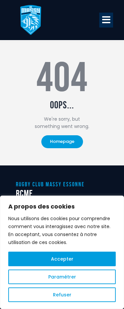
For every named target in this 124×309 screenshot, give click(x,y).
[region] (62, 252)
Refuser (62, 294)
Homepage (62, 141)
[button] (106, 20)
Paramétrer (62, 277)
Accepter (62, 259)
